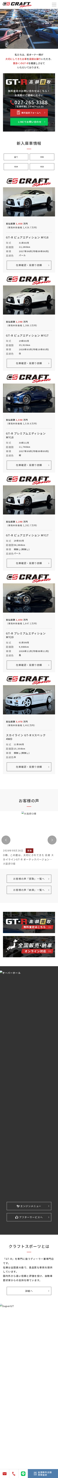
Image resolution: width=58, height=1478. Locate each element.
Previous (5, 840)
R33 (42, 166)
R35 (42, 156)
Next (52, 840)
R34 (16, 166)
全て (16, 156)
